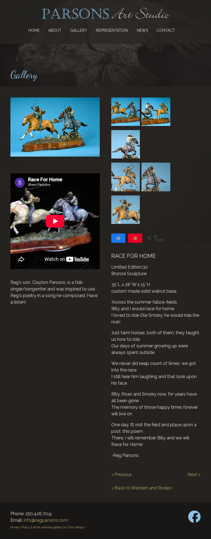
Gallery (78, 30)
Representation (112, 30)
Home (34, 30)
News (142, 30)
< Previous (121, 474)
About (55, 30)
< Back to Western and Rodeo (141, 488)
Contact (166, 30)
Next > (194, 474)
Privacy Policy (20, 527)
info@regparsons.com (46, 520)
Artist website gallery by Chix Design (59, 527)
